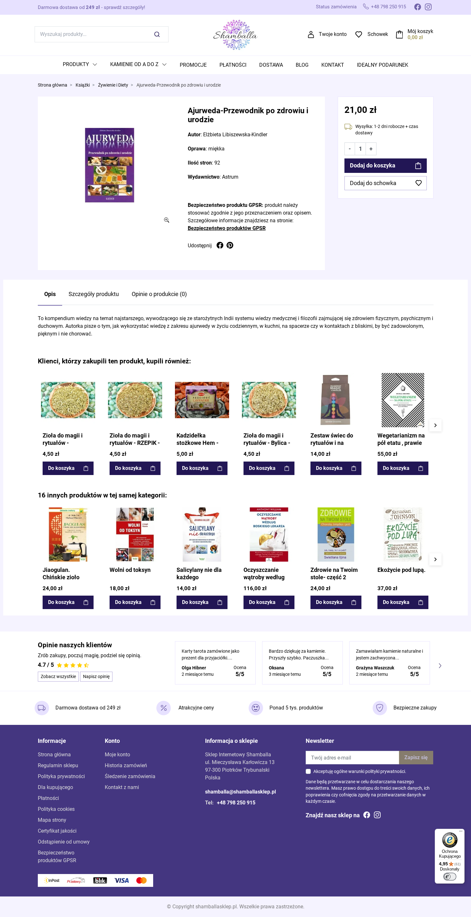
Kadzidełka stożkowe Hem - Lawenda (198, 443)
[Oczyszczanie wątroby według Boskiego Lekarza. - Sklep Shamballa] (269, 534)
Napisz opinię (96, 676)
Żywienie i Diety (113, 85)
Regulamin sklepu (58, 765)
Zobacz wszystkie (58, 676)
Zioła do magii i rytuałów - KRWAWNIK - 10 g (66, 443)
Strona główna (52, 85)
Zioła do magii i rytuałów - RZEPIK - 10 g (135, 443)
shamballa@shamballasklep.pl (240, 792)
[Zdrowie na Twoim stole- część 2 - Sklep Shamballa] (336, 534)
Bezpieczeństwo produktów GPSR (227, 228)
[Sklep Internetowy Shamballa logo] (235, 34)
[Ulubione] (89, 378)
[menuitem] (80, 65)
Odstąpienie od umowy (64, 842)
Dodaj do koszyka (372, 165)
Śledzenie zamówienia (130, 776)
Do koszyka (61, 468)
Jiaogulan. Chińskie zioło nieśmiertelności (64, 577)
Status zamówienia (336, 7)
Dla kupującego (55, 787)
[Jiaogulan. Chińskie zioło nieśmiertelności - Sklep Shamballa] (68, 534)
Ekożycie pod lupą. (401, 570)
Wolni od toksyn (130, 570)
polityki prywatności (385, 771)
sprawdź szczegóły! (124, 7)
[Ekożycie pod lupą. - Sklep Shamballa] (403, 534)
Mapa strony (52, 820)
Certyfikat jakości (57, 831)
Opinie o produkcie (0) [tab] (159, 294)
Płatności (48, 798)
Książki (83, 85)
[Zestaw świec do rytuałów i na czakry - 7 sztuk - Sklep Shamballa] (336, 400)
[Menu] (461, 832)
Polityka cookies (56, 809)
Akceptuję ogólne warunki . (359, 771)
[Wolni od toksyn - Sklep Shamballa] (135, 534)
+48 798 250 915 (388, 7)
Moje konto (117, 754)
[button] (415, 34)
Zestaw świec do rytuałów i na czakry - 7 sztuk (331, 443)
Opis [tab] (50, 294)
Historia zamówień (126, 765)
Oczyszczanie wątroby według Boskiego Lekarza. (268, 577)
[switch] (449, 876)
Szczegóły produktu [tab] (94, 294)
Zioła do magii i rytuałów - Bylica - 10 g (267, 443)
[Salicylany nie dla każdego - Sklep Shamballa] (202, 534)
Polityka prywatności (61, 776)
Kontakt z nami (122, 787)
